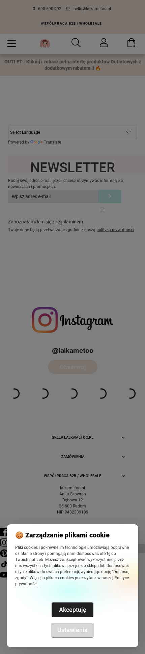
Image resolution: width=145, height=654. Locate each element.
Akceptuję (72, 609)
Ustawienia (72, 629)
